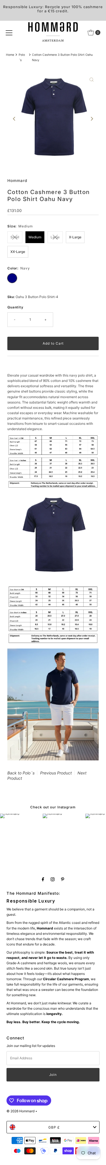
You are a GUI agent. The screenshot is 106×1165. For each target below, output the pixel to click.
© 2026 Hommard (20, 1111)
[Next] (91, 119)
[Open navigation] (9, 32)
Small (14, 237)
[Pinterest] (62, 879)
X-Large (75, 237)
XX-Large (17, 252)
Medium (35, 237)
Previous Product (56, 772)
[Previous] (14, 119)
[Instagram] (53, 879)
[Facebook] (43, 879)
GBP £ (54, 1127)
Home (10, 55)
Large (55, 237)
